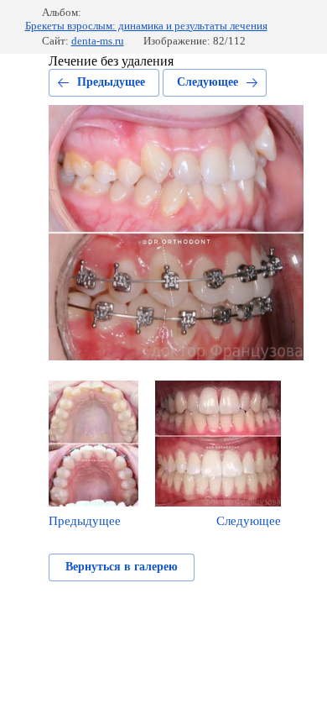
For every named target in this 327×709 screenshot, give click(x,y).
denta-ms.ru (97, 40)
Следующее (207, 82)
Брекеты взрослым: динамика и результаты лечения (146, 25)
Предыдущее (111, 82)
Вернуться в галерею (121, 566)
